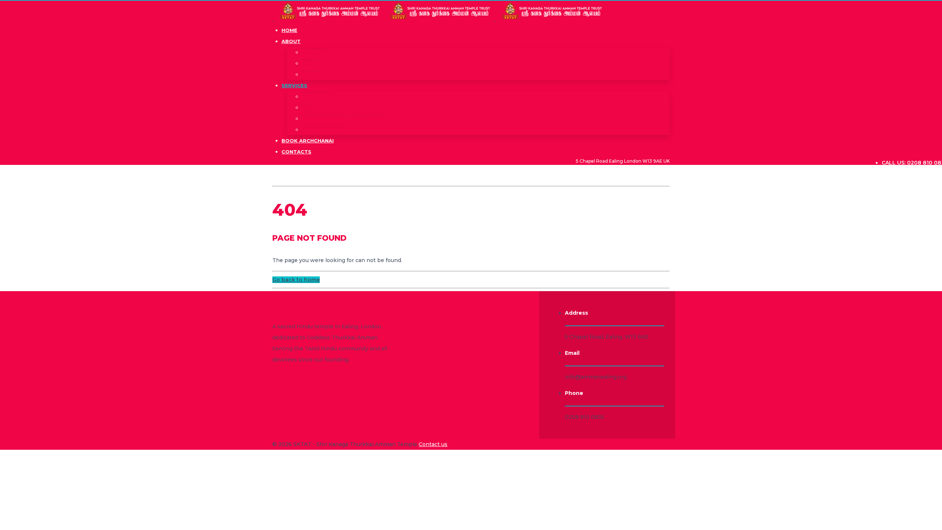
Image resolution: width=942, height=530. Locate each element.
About (291, 41)
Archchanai (317, 96)
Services (294, 85)
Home (289, 30)
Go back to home (296, 279)
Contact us (433, 444)
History (311, 74)
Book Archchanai (307, 141)
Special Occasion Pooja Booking (346, 118)
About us (314, 52)
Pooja (310, 107)
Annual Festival (322, 129)
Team (309, 63)
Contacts (296, 152)
